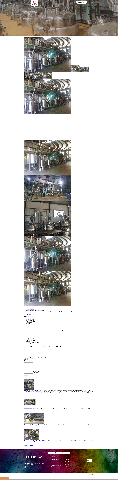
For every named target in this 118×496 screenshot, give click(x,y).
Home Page (67, 459)
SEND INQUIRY (26, 445)
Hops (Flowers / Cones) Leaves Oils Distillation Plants (34, 390)
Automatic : (66, 390)
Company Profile (68, 461)
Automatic (27, 341)
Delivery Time (28, 349)
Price (26, 332)
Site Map (66, 466)
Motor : (46, 425)
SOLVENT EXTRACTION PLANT (55, 461)
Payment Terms (28, 348)
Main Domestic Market (29, 352)
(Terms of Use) (37, 474)
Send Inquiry (34, 328)
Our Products (67, 462)
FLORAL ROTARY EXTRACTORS (29, 408)
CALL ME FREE (31, 445)
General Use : (68, 392)
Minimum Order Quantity (30, 333)
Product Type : (43, 392)
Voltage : (54, 391)
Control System (28, 339)
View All (52, 466)
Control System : (72, 391)
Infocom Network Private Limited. (38, 475)
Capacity (27, 338)
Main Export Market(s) (29, 350)
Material (27, 344)
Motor (27, 337)
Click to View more (29, 325)
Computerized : (43, 391)
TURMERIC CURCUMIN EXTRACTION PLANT (54, 463)
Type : (37, 425)
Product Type (28, 342)
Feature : (43, 393)
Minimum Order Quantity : (58, 390)
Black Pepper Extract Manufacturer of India (32, 424)
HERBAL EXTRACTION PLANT (55, 459)
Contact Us (67, 464)
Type (26, 340)
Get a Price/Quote (27, 314)
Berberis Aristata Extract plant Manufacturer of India (34, 440)
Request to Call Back (28, 328)
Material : (76, 390)
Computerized (28, 343)
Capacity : (72, 408)
